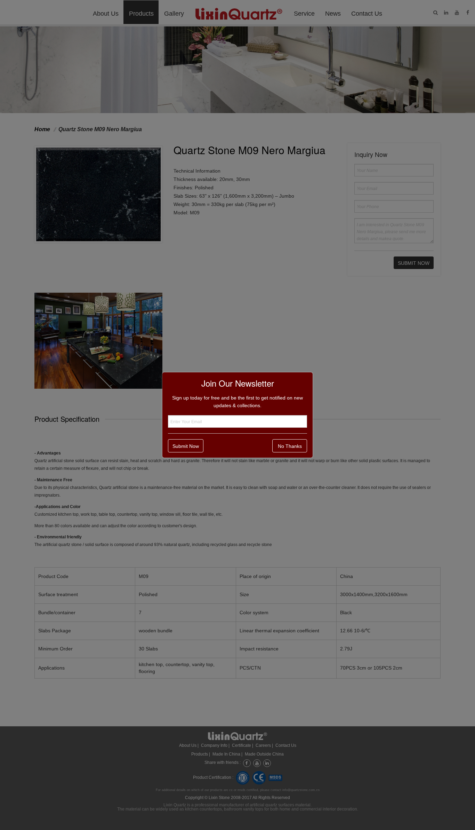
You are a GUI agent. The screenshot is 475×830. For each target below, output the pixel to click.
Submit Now (185, 446)
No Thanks (290, 446)
